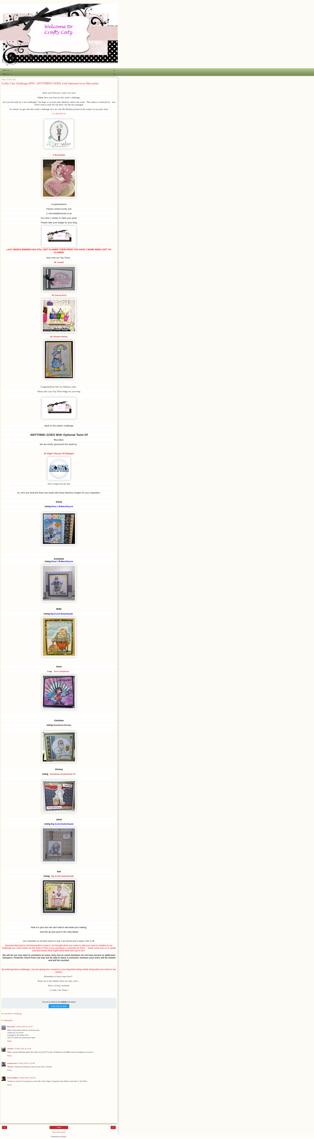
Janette (10, 1049)
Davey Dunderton (61, 671)
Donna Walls (12, 1078)
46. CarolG (59, 262)
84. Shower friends (59, 337)
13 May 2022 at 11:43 (24, 1027)
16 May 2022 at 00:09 (26, 1078)
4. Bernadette (59, 155)
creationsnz (12, 1063)
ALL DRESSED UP (59, 114)
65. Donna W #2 (58, 295)
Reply (9, 1041)
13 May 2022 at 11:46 (22, 1049)
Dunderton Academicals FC (63, 774)
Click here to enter (59, 1006)
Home (59, 1127)
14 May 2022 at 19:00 (26, 1063)
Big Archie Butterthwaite (62, 876)
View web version (59, 1132)
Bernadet (11, 1027)
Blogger (63, 1137)
